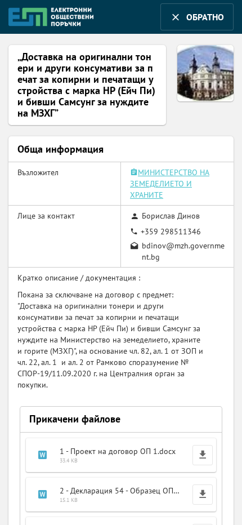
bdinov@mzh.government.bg (183, 251)
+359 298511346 (171, 231)
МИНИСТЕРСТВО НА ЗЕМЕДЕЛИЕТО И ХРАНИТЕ (169, 183)
